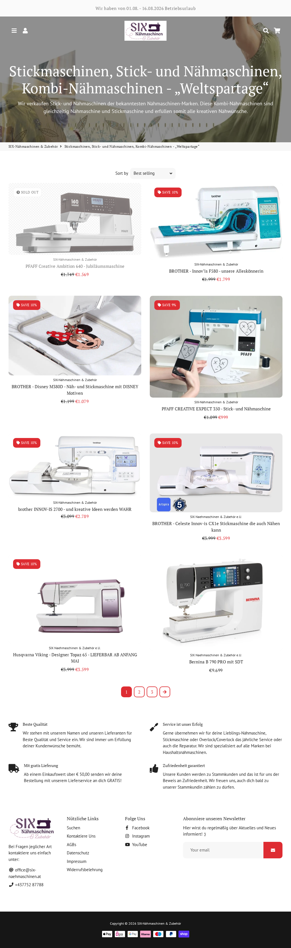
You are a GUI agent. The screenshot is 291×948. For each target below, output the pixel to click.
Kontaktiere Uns (81, 836)
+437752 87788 (28, 884)
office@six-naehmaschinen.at (25, 873)
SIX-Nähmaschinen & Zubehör (33, 146)
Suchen (73, 827)
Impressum (76, 861)
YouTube (139, 844)
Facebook (140, 827)
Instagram (140, 836)
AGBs (71, 844)
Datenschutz (78, 853)
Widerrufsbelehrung (85, 869)
